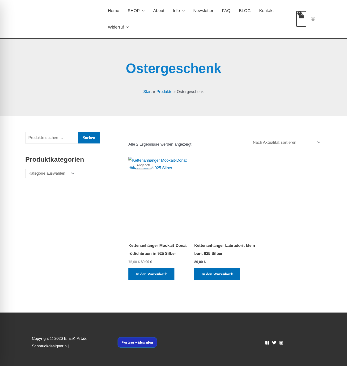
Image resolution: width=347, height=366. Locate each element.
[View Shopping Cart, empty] (301, 19)
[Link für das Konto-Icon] (313, 19)
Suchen (89, 137)
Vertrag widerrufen (137, 342)
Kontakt (266, 10)
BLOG (245, 10)
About (158, 10)
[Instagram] (281, 343)
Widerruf (116, 27)
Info (176, 10)
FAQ (226, 10)
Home (113, 10)
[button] (142, 10)
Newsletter (203, 10)
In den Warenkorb (151, 274)
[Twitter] (274, 343)
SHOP (134, 10)
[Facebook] (267, 343)
